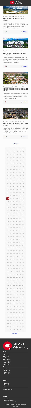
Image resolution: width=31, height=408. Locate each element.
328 (17, 306)
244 (17, 265)
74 (10, 184)
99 (14, 195)
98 (10, 195)
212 (11, 251)
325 (8, 306)
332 (11, 309)
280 (17, 283)
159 (14, 224)
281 (20, 283)
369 (14, 326)
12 (23, 152)
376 (20, 329)
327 (14, 306)
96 (23, 192)
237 (14, 262)
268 (17, 277)
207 (14, 248)
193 (8, 242)
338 (11, 312)
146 (11, 219)
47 (20, 169)
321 (14, 303)
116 (11, 204)
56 (10, 175)
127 (8, 210)
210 (23, 248)
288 (23, 286)
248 (11, 268)
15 (14, 155)
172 (17, 230)
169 (8, 230)
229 (8, 259)
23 (20, 157)
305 (20, 294)
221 (20, 254)
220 (17, 254)
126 (23, 207)
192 (23, 239)
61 (7, 178)
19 (7, 157)
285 (14, 286)
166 (17, 227)
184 (17, 236)
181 (8, 236)
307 (8, 297)
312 (23, 297)
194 (11, 242)
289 (8, 289)
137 (20, 213)
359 (20, 321)
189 (14, 239)
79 (7, 187)
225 (14, 256)
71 (20, 181)
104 (11, 198)
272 (11, 280)
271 (8, 280)
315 (14, 300)
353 (20, 318)
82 (17, 187)
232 (17, 259)
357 (14, 321)
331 (8, 309)
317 (20, 300)
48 (23, 169)
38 (10, 166)
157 (8, 224)
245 (20, 265)
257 (20, 271)
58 (17, 175)
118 (17, 204)
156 (23, 222)
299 (20, 291)
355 (8, 321)
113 (20, 201)
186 (23, 236)
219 (14, 254)
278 (11, 283)
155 (20, 222)
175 (8, 233)
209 (20, 248)
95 (20, 192)
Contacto (6, 399)
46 (17, 169)
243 (14, 265)
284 (11, 286)
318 (23, 300)
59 (20, 175)
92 (10, 192)
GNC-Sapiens (7, 361)
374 (14, 329)
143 (20, 216)
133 (8, 213)
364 (17, 324)
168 (23, 227)
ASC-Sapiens (7, 358)
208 (17, 248)
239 (20, 262)
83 (20, 187)
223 (8, 256)
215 (20, 251)
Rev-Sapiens (7, 364)
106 (17, 198)
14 (10, 155)
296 (11, 291)
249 (14, 268)
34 (17, 163)
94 (17, 192)
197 (20, 242)
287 (20, 286)
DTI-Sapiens (7, 359)
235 (8, 262)
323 (20, 303)
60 (23, 175)
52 (17, 172)
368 (11, 326)
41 (20, 166)
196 (17, 242)
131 (20, 210)
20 (10, 157)
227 (20, 256)
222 (23, 254)
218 (11, 254)
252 (23, 268)
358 (17, 321)
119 (20, 204)
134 (11, 213)
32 (10, 163)
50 (10, 172)
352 (17, 318)
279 (14, 283)
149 (20, 219)
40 (17, 166)
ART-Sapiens (7, 356)
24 (23, 157)
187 (8, 239)
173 (20, 230)
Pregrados (6, 383)
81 (14, 187)
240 (23, 262)
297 (14, 291)
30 (23, 160)
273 (14, 280)
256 (17, 271)
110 (11, 201)
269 (20, 277)
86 (10, 189)
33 (14, 163)
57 (14, 175)
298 (17, 291)
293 (20, 289)
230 (11, 259)
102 (23, 195)
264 (23, 274)
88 (17, 189)
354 (23, 318)
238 (17, 262)
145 (8, 219)
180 (23, 233)
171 (14, 230)
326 (11, 306)
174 (23, 230)
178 (17, 233)
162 (23, 224)
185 (20, 236)
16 (17, 155)
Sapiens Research (9, 16)
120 (23, 204)
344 (11, 315)
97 (7, 195)
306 (23, 294)
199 (8, 245)
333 (14, 309)
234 (23, 259)
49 (7, 172)
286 (17, 286)
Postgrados (7, 385)
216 (23, 251)
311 (20, 297)
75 (14, 184)
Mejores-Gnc (7, 373)
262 (17, 274)
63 (14, 178)
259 (8, 274)
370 (17, 326)
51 (14, 172)
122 (11, 207)
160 (17, 224)
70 (17, 181)
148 (17, 219)
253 (8, 271)
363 (14, 324)
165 (14, 227)
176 (11, 233)
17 (20, 155)
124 (17, 207)
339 (14, 312)
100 (17, 195)
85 (7, 189)
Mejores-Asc (7, 370)
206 (11, 248)
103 (8, 198)
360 (23, 321)
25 (7, 160)
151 (8, 222)
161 (20, 224)
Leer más (25, 31)
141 (14, 216)
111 (14, 201)
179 (20, 233)
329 (20, 306)
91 (7, 192)
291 (14, 289)
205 (8, 248)
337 (8, 312)
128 (11, 210)
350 (11, 318)
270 (23, 277)
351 (14, 318)
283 (8, 286)
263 (20, 274)
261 (14, 274)
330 (23, 306)
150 (23, 219)
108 (23, 198)
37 (7, 166)
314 (11, 300)
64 (17, 178)
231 (14, 259)
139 (8, 216)
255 (14, 271)
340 (17, 312)
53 (20, 172)
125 (20, 207)
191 (20, 239)
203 (20, 245)
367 (8, 326)
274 (17, 280)
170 (11, 230)
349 (8, 318)
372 (23, 326)
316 (17, 300)
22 (17, 157)
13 (7, 155)
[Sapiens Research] (16, 2)
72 (23, 181)
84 (23, 187)
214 (17, 251)
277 (8, 283)
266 (11, 277)
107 (20, 198)
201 (14, 245)
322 (17, 303)
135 (14, 213)
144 (23, 216)
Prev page (16, 143)
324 (23, 303)
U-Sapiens (6, 354)
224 (11, 256)
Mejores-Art (7, 369)
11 (20, 152)
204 (23, 245)
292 (17, 289)
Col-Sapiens (7, 362)
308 (11, 297)
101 (20, 195)
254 (11, 271)
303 (14, 294)
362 (11, 324)
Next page (14, 333)
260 (11, 274)
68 (10, 181)
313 (8, 300)
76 (17, 184)
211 (8, 251)
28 (17, 160)
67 (7, 181)
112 (17, 201)
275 (20, 280)
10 (17, 152)
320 (11, 303)
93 (14, 192)
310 (17, 297)
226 (17, 256)
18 (23, 155)
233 (20, 259)
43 (7, 169)
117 (14, 204)
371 (20, 326)
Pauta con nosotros (8, 400)
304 (17, 294)
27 (14, 160)
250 (17, 268)
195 (14, 242)
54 (23, 172)
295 (8, 291)
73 (7, 184)
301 (8, 294)
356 (11, 321)
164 (11, 227)
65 (20, 178)
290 (11, 289)
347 (20, 315)
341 (20, 312)
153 (14, 222)
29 (20, 160)
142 (17, 216)
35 (20, 163)
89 (20, 189)
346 (17, 315)
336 (23, 309)
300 (23, 291)
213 (14, 251)
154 (17, 222)
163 (8, 227)
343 (8, 315)
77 (20, 184)
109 (8, 201)
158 (11, 224)
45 (14, 169)
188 (11, 239)
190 (17, 239)
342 (23, 312)
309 (14, 297)
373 (11, 329)
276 (23, 280)
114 (23, 201)
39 (14, 166)
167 (20, 227)
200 (11, 245)
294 (23, 289)
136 (17, 213)
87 (14, 189)
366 (23, 324)
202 (17, 245)
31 (7, 163)
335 (20, 309)
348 (23, 315)
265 (8, 277)
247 (8, 268)
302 (11, 294)
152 (11, 222)
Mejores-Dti (7, 372)
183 (14, 236)
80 (10, 187)
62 (10, 178)
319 (8, 303)
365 (20, 324)
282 (23, 283)
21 (14, 157)
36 (23, 163)
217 (8, 254)
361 (8, 324)
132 (23, 210)
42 (23, 166)
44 (10, 169)
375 (17, 329)
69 (14, 181)
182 (11, 236)
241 (8, 265)
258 (23, 271)
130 (17, 210)
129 (14, 210)
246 (23, 265)
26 (10, 160)
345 (14, 315)
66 (23, 178)
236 (11, 262)
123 (14, 207)
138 (23, 213)
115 (8, 204)
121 (8, 207)
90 (23, 189)
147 (14, 219)
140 (11, 216)
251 (20, 268)
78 (23, 184)
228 (23, 256)
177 (14, 233)
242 (11, 265)
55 (7, 175)
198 (23, 242)
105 (14, 198)
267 (14, 277)
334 (17, 309)
